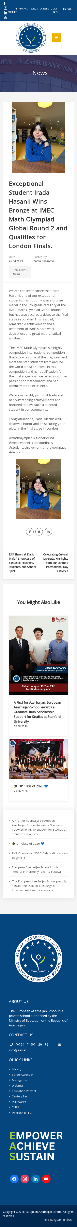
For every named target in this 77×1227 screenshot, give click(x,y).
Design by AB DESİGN (58, 1220)
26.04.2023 (16, 261)
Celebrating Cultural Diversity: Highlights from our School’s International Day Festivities (55, 562)
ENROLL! (67, 8)
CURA (16, 1107)
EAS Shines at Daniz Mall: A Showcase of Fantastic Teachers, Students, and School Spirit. (22, 562)
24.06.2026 (21, 791)
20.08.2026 (21, 726)
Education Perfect (24, 1091)
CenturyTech (20, 1096)
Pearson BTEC (22, 1113)
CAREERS (44, 8)
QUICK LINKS (54, 10)
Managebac (19, 1080)
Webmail (17, 1085)
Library (16, 1069)
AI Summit (12, 10)
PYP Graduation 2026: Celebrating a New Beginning (40, 855)
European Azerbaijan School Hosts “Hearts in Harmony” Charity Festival (36, 869)
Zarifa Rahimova (43, 261)
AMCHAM (23, 8)
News (16, 274)
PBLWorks (19, 1102)
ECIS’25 (34, 8)
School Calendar (22, 1074)
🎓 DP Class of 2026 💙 (31, 786)
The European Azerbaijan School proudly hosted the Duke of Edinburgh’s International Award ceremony (39, 885)
